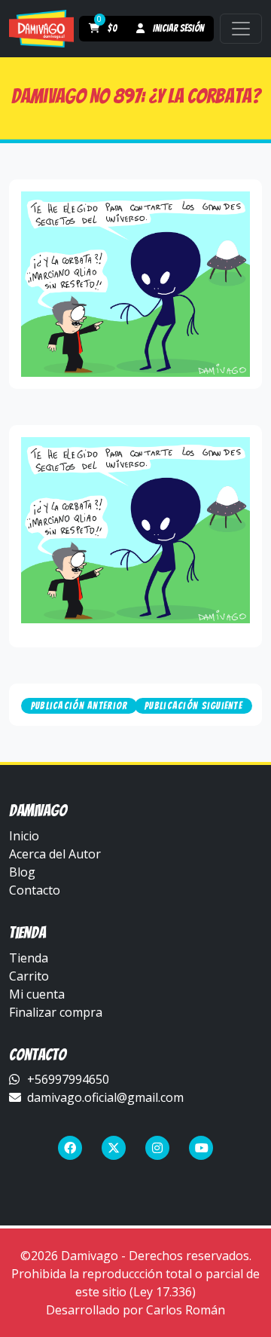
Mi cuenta (37, 994)
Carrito (29, 976)
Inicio (24, 836)
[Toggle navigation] (241, 29)
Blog (22, 872)
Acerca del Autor (55, 854)
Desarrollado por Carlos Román (135, 1310)
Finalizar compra (55, 1012)
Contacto (34, 890)
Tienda (28, 958)
